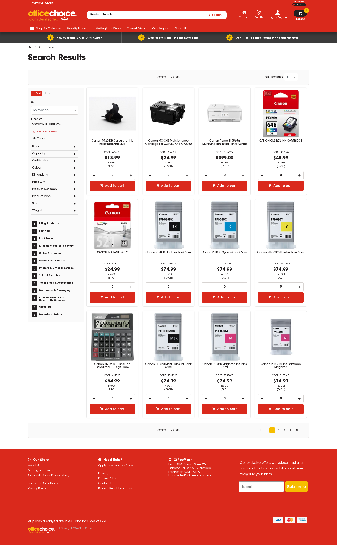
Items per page (273, 77)
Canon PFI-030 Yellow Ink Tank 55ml (280, 252)
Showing (168, 77)
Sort (34, 102)
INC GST (299, 4)
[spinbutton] (112, 175)
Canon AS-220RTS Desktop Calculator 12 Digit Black (112, 366)
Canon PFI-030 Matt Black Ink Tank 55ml (168, 366)
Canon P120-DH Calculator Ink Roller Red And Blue (112, 143)
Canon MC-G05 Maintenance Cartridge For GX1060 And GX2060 (168, 143)
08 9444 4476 (190, 472)
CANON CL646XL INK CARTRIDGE (280, 141)
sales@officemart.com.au (194, 475)
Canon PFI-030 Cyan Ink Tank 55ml (224, 252)
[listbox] (291, 77)
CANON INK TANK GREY (112, 252)
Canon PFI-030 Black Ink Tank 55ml (168, 252)
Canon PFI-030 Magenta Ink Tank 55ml (224, 366)
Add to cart (114, 186)
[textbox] (145, 15)
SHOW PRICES (299, 2)
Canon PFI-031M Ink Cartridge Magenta (281, 366)
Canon (41, 138)
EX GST (294, 5)
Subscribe (296, 486)
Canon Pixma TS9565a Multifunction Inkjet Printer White (224, 143)
